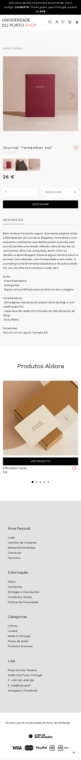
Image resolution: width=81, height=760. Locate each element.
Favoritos (14, 558)
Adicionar (40, 204)
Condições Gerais (20, 597)
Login (11, 537)
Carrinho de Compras (22, 542)
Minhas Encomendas (21, 547)
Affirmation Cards (15, 468)
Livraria (12, 631)
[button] (69, 22)
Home (7, 48)
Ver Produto (40, 461)
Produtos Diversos (20, 646)
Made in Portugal (19, 636)
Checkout (14, 553)
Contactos (15, 587)
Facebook (30, 690)
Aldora (17, 48)
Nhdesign (64, 723)
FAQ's (12, 582)
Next (70, 96)
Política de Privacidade (23, 602)
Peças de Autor (18, 641)
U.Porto (13, 626)
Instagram (15, 690)
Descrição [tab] (13, 220)
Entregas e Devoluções (24, 592)
